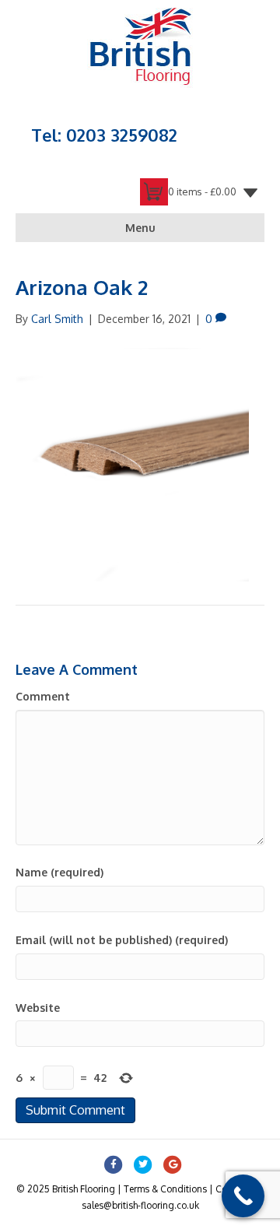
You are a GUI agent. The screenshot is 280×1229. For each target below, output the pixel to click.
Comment (43, 696)
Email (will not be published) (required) (122, 939)
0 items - (202, 191)
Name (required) (59, 872)
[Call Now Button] (243, 1196)
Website (38, 1007)
